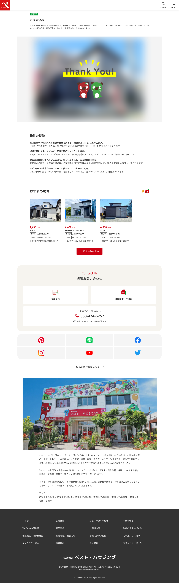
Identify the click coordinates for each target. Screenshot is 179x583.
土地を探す (128, 520)
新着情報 (60, 520)
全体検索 (163, 7)
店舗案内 (60, 543)
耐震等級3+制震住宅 (65, 535)
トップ (25, 520)
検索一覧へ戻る (91, 251)
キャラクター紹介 (30, 543)
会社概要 (94, 543)
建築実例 (60, 528)
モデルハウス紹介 (131, 535)
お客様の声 (95, 528)
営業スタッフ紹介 (98, 535)
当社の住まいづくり (132, 528)
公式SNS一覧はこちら (88, 366)
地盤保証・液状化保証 (32, 535)
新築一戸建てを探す (99, 520)
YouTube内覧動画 (30, 528)
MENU (173, 7)
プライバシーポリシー (133, 543)
